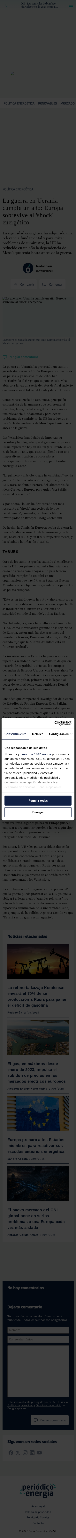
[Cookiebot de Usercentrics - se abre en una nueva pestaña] (55, 723)
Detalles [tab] (37, 734)
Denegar (38, 812)
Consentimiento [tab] (15, 734)
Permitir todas (38, 800)
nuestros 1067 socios (35, 754)
